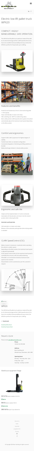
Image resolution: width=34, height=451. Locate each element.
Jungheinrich (17, 429)
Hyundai (17, 426)
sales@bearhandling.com (14, 340)
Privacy (17, 431)
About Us (17, 421)
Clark (17, 423)
